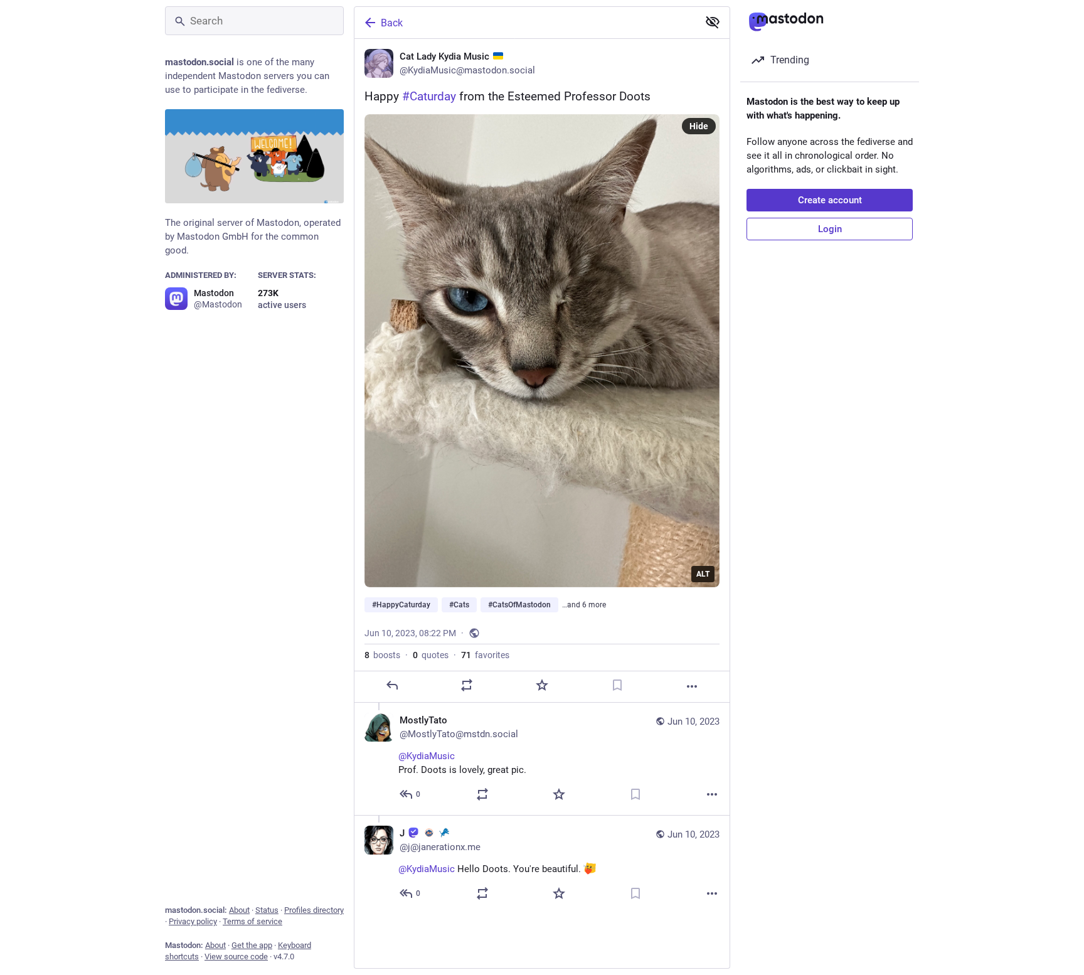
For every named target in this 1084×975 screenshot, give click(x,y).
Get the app (251, 945)
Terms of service (252, 921)
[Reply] (392, 685)
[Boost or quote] (466, 685)
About (239, 910)
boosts (382, 655)
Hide (698, 126)
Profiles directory (314, 910)
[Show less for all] (713, 22)
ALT (702, 574)
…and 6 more (584, 604)
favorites (485, 655)
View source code (236, 956)
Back (392, 23)
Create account (830, 200)
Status (267, 910)
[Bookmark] (617, 685)
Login (830, 229)
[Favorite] (542, 685)
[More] (691, 686)
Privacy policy (193, 921)
